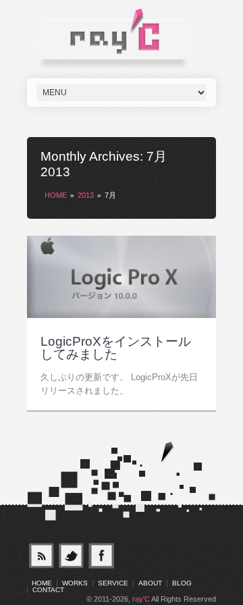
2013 (86, 195)
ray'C (141, 599)
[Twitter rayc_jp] (71, 556)
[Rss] (41, 556)
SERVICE (113, 583)
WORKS (75, 583)
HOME (56, 195)
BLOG (182, 583)
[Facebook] (102, 556)
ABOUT (150, 583)
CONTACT (48, 590)
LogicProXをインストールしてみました (115, 347)
